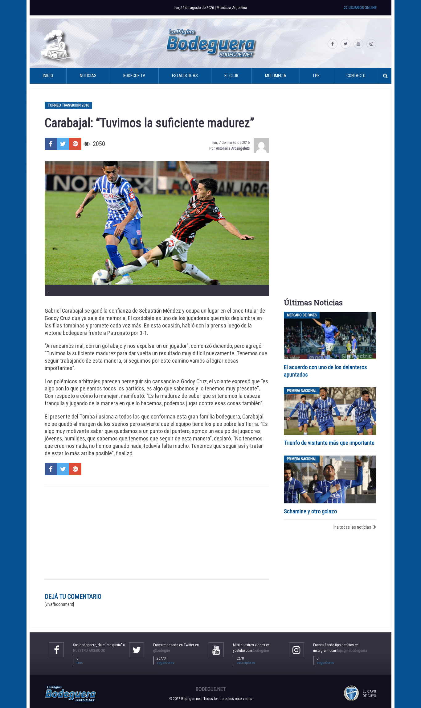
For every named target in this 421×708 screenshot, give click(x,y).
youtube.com (251, 650)
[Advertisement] (157, 532)
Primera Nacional (302, 391)
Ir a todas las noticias (352, 527)
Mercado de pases (302, 315)
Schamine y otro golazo (310, 511)
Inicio (48, 75)
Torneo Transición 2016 (68, 105)
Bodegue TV (134, 75)
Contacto (356, 75)
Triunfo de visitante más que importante (329, 442)
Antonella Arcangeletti (233, 148)
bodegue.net (211, 689)
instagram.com (340, 650)
